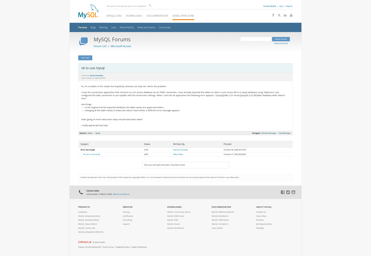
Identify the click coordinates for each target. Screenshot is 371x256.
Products (84, 206)
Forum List (100, 46)
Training (126, 212)
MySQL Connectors (220, 224)
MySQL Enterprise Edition (89, 216)
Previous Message (268, 133)
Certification (128, 216)
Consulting (127, 220)
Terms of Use (108, 247)
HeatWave (82, 212)
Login (281, 6)
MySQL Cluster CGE (86, 228)
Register (289, 6)
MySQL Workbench (175, 228)
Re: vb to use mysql (91, 154)
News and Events (146, 27)
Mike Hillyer (178, 154)
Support (126, 224)
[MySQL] (88, 12)
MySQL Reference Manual (223, 212)
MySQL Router (173, 224)
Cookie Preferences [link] (139, 247)
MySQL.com (114, 15)
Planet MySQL (127, 27)
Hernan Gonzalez (180, 150)
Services (127, 206)
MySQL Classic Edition (87, 224)
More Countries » (121, 194)
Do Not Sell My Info (93, 247)
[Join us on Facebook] (272, 16)
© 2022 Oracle (99, 242)
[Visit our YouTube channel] (290, 16)
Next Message (284, 133)
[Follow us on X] (278, 16)
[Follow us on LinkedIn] (284, 16)
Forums (82, 27)
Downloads (134, 15)
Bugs (93, 27)
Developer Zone (183, 15)
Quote (98, 133)
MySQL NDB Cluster (175, 216)
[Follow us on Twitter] (288, 193)
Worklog (103, 27)
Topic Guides (217, 228)
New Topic (85, 58)
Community (164, 27)
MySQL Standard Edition (88, 220)
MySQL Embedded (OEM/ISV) (91, 232)
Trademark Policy (122, 247)
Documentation (157, 15)
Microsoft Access (121, 46)
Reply (90, 133)
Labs (113, 27)
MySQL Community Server (178, 212)
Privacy (81, 247)
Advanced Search (281, 43)
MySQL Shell (172, 220)
